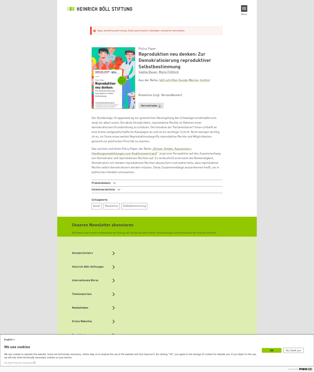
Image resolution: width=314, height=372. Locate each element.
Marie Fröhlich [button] (169, 72)
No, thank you (293, 350)
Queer (97, 206)
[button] (151, 106)
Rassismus (111, 206)
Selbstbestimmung (134, 206)
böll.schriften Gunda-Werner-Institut (184, 80)
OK (271, 350)
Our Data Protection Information (18, 363)
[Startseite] (99, 8)
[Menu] (244, 8)
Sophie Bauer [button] (148, 72)
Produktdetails (101, 183)
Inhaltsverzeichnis (104, 189)
